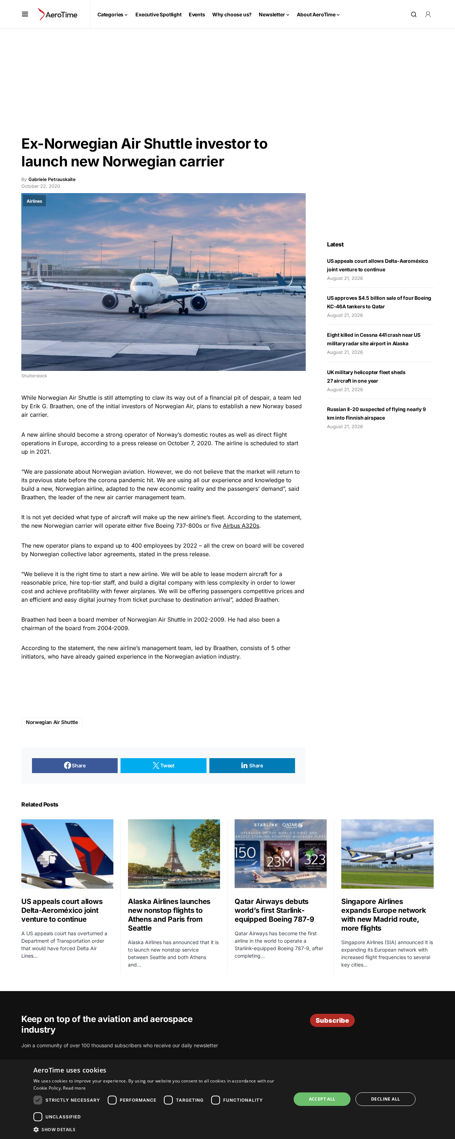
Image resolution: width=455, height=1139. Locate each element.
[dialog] (227, 1099)
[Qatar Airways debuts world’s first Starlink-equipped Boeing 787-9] (281, 853)
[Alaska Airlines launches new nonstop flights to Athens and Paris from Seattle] (174, 853)
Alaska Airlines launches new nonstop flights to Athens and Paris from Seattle (169, 914)
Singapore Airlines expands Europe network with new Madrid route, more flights (383, 914)
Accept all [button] (322, 1099)
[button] (25, 14)
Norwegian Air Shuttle (52, 722)
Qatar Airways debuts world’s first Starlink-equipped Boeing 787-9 (274, 910)
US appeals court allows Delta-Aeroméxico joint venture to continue (61, 910)
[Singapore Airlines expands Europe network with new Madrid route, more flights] (387, 854)
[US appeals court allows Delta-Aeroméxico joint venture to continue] (67, 853)
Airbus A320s (241, 525)
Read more (74, 1088)
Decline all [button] (385, 1099)
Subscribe (332, 1020)
